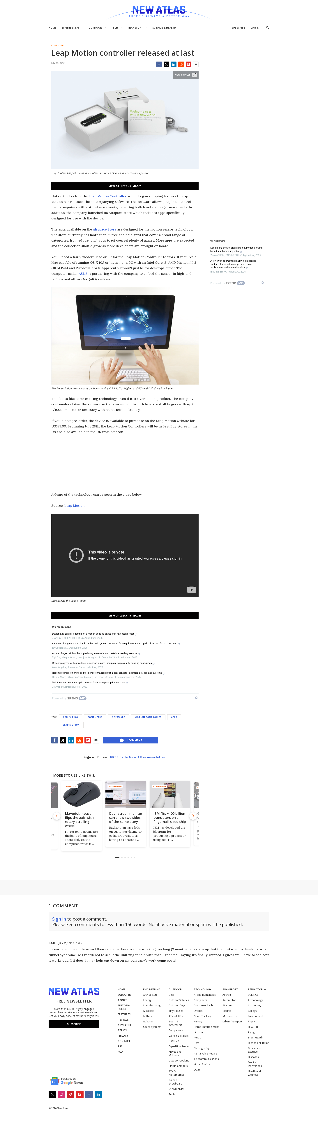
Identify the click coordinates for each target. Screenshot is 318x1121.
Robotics (148, 1021)
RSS (120, 1046)
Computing (57, 45)
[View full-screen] (194, 75)
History (198, 1021)
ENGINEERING (70, 27)
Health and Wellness (254, 1072)
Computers (95, 717)
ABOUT (122, 1000)
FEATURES (124, 1014)
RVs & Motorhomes (176, 1072)
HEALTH (253, 1027)
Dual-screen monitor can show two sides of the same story (125, 817)
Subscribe (74, 1024)
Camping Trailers (179, 1035)
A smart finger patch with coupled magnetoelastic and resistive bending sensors (94, 653)
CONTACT (124, 1041)
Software (118, 717)
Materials (148, 1010)
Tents (172, 1094)
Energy (147, 1000)
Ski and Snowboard (175, 1081)
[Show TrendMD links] (196, 697)
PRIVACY (123, 1035)
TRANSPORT (135, 27)
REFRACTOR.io (257, 989)
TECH (114, 27)
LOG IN (255, 27)
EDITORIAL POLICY (124, 1007)
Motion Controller (148, 717)
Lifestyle (199, 1032)
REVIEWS (123, 1019)
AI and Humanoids (205, 994)
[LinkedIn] (173, 64)
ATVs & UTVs (176, 1016)
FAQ (120, 1051)
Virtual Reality (202, 1064)
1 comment (134, 740)
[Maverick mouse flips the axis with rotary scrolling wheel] (81, 794)
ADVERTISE (125, 1025)
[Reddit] (181, 64)
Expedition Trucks (179, 1046)
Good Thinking (202, 1016)
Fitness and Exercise (255, 1049)
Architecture (150, 994)
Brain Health (255, 1037)
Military (147, 1016)
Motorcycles (229, 1016)
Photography (201, 1048)
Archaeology (255, 1000)
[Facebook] (159, 64)
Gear (171, 994)
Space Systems (152, 1027)
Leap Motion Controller (107, 196)
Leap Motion (74, 505)
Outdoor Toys (177, 1005)
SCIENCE (253, 994)
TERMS (122, 1030)
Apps (174, 717)
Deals (197, 1069)
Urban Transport (232, 1021)
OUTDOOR (95, 27)
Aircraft (226, 994)
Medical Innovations (255, 1064)
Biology (252, 1010)
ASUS (83, 273)
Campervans (176, 1030)
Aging (251, 1032)
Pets (196, 1043)
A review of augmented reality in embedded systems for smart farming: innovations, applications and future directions (114, 643)
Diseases (253, 1057)
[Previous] (57, 816)
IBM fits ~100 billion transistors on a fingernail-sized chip (169, 817)
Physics (252, 1021)
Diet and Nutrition (258, 1043)
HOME (52, 27)
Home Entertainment (206, 1027)
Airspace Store (104, 229)
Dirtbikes (174, 1041)
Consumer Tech (203, 1005)
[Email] (196, 64)
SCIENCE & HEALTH (164, 27)
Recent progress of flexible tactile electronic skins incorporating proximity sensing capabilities (102, 663)
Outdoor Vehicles (179, 1000)
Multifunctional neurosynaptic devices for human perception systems (88, 682)
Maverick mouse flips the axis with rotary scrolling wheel (78, 819)
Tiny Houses (176, 1010)
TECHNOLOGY (202, 989)
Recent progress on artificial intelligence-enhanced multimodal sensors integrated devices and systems (107, 672)
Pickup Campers (178, 1066)
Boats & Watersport (175, 1023)
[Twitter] (166, 64)
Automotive (229, 1000)
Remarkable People (205, 1053)
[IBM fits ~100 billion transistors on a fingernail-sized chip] (169, 794)
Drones (198, 1010)
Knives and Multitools (175, 1053)
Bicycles (227, 1005)
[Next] (193, 816)
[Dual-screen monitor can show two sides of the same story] (125, 794)
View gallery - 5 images (125, 186)
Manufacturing (151, 1005)
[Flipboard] (188, 64)
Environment (255, 1016)
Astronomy (254, 1005)
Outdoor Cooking (179, 1060)
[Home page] (159, 11)
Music (197, 1037)
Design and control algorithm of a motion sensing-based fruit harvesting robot (93, 633)
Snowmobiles (177, 1089)
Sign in (59, 919)
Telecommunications (206, 1059)
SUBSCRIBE (238, 27)
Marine (226, 1010)
